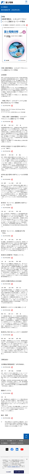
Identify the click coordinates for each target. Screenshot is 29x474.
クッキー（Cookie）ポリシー (13, 466)
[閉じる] (26, 459)
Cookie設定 (8, 471)
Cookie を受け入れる (19, 471)
